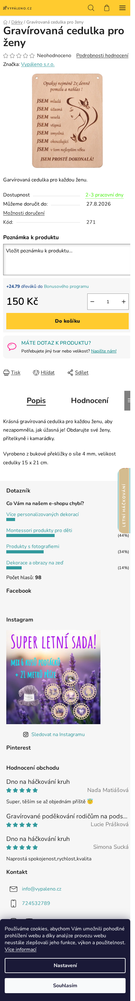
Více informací (20, 949)
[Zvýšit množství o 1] (123, 301)
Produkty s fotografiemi (32, 546)
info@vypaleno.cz (41, 888)
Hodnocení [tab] (89, 401)
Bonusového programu (66, 286)
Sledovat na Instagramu (58, 734)
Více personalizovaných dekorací (42, 514)
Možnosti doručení (24, 213)
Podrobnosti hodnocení (102, 55)
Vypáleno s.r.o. (38, 64)
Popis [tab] (36, 401)
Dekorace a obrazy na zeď (34, 562)
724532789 (36, 903)
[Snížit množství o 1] (92, 301)
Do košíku (67, 321)
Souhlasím (65, 985)
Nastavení (65, 965)
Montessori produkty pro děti (39, 530)
